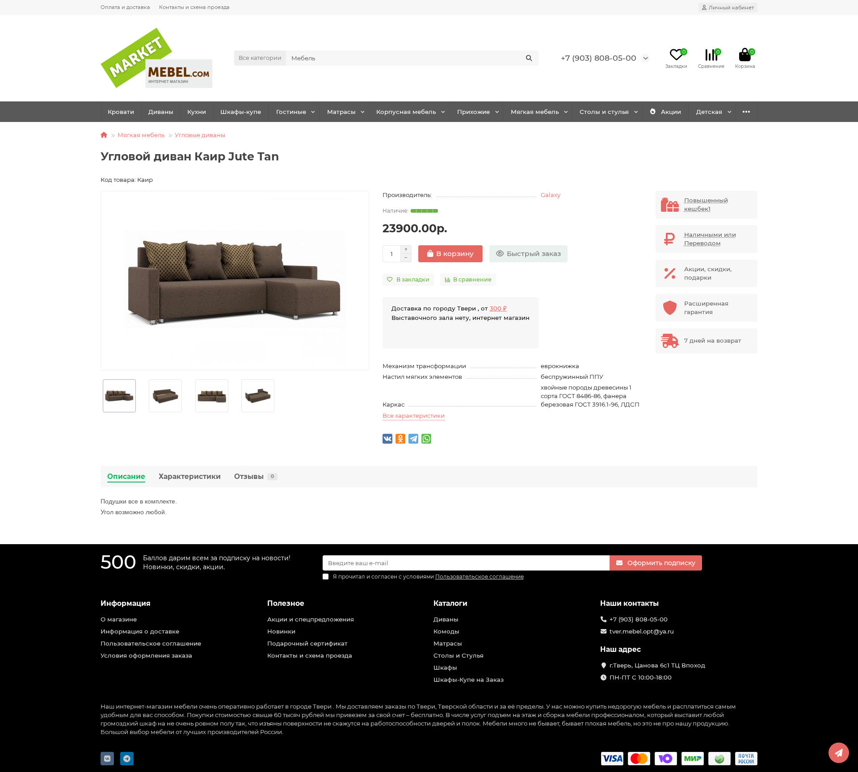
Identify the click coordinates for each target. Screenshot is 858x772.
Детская (709, 111)
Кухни (196, 111)
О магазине (119, 619)
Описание (126, 476)
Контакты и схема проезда (194, 7)
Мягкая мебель (535, 111)
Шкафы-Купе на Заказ (468, 679)
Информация (126, 603)
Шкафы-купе (240, 111)
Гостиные (291, 111)
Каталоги (450, 603)
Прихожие (473, 111)
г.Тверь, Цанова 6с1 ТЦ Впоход (657, 665)
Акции (671, 111)
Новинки (281, 631)
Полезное (285, 603)
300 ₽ (498, 308)
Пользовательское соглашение (151, 643)
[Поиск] (529, 58)
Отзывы (254, 476)
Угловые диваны (200, 134)
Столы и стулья (604, 111)
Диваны (160, 111)
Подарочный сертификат (307, 643)
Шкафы (445, 667)
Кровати (121, 111)
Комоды (446, 631)
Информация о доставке (140, 631)
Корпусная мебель (406, 111)
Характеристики (190, 476)
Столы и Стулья (458, 655)
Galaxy (550, 194)
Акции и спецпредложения (310, 619)
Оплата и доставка (125, 7)
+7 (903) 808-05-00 (598, 58)
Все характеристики (414, 415)
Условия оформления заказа (146, 655)
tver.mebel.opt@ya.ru (642, 631)
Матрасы (341, 111)
